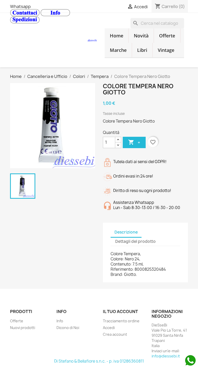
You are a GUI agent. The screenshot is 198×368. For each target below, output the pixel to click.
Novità (141, 36)
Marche (118, 50)
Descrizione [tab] (126, 232)
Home (116, 36)
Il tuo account (120, 311)
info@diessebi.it (166, 356)
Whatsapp (20, 6)
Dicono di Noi (67, 327)
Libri (142, 50)
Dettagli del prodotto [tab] (135, 241)
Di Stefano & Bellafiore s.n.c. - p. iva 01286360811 (99, 361)
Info (59, 320)
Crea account (115, 334)
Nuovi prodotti (22, 327)
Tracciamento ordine (121, 320)
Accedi (109, 327)
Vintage (166, 50)
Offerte (167, 36)
